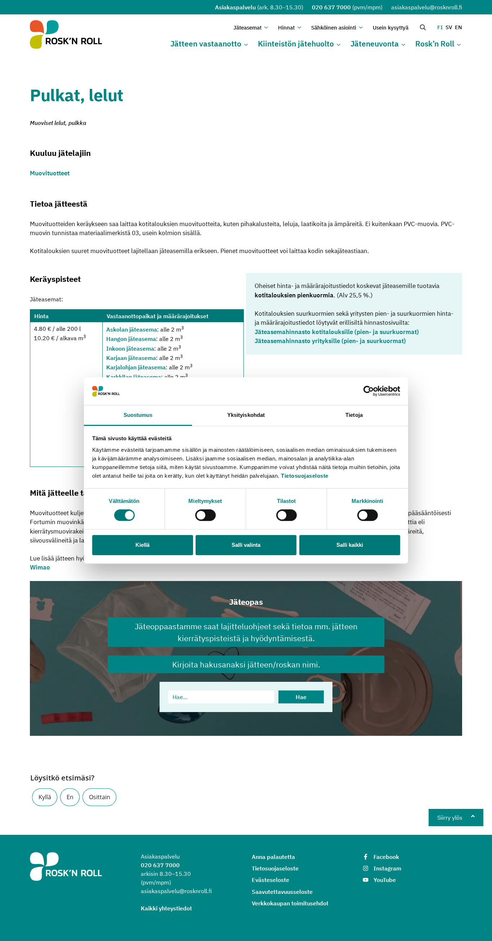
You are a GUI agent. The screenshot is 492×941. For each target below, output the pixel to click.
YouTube (385, 879)
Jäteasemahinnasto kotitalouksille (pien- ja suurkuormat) (337, 332)
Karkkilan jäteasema (133, 377)
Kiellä (142, 545)
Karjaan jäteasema (131, 357)
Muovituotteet (50, 173)
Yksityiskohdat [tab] (246, 415)
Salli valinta (246, 545)
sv (449, 27)
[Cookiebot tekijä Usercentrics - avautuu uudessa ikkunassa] (368, 391)
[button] (44, 797)
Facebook (386, 856)
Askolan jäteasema (131, 329)
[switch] (205, 515)
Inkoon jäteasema (130, 348)
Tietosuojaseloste (304, 476)
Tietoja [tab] (354, 415)
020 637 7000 (331, 7)
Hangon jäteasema (131, 339)
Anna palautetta (273, 856)
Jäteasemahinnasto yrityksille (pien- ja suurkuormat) (330, 341)
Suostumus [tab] (138, 415)
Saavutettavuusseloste (282, 891)
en (458, 27)
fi (440, 27)
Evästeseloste (270, 879)
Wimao (40, 567)
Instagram (387, 868)
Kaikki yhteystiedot (166, 908)
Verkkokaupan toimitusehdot (290, 903)
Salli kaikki (349, 545)
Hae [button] (301, 697)
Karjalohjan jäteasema (136, 367)
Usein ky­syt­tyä (390, 27)
